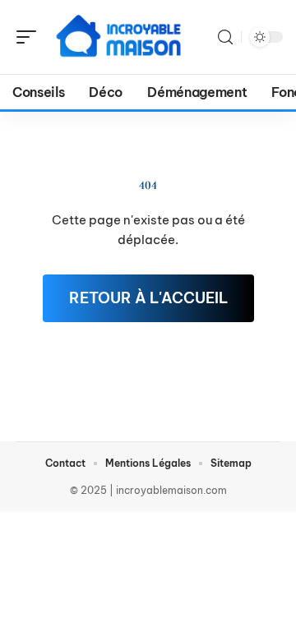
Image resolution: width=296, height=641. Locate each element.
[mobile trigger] (30, 37)
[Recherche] (225, 37)
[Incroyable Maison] (118, 37)
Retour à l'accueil (148, 297)
